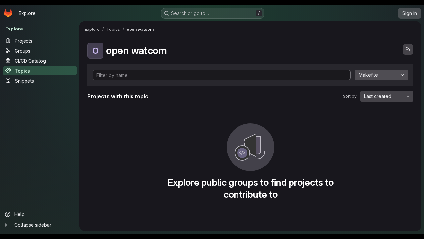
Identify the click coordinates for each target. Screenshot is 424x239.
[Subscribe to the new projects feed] (408, 49)
